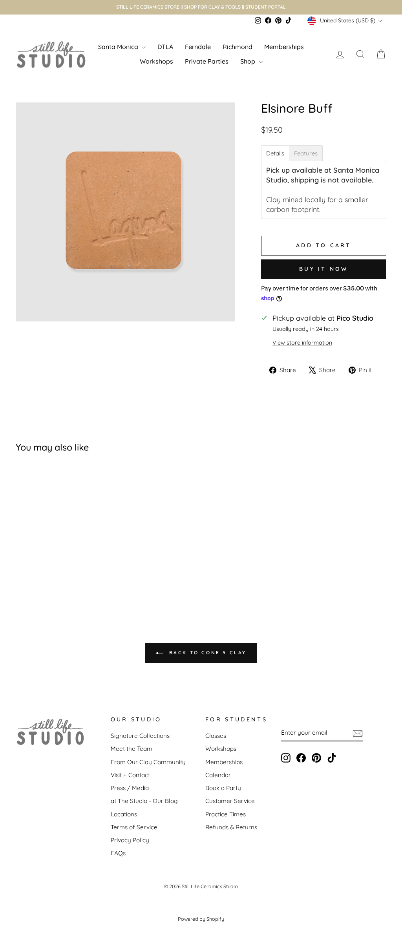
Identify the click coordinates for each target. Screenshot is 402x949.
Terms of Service (134, 827)
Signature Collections (140, 735)
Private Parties (206, 61)
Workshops (156, 61)
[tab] (275, 153)
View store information (302, 342)
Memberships (284, 47)
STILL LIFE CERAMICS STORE (147, 7)
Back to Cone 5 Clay (206, 652)
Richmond (237, 47)
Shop (248, 61)
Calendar (218, 775)
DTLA (165, 47)
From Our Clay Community (148, 762)
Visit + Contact (130, 775)
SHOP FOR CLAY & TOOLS (212, 7)
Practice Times (225, 814)
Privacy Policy (130, 840)
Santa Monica (119, 47)
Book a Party (223, 788)
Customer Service (230, 801)
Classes (215, 735)
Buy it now (323, 268)
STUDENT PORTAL (265, 7)
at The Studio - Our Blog (144, 801)
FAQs (118, 853)
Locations (124, 814)
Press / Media (130, 788)
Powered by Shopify (201, 919)
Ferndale (198, 47)
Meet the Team (131, 748)
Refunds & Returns (231, 827)
